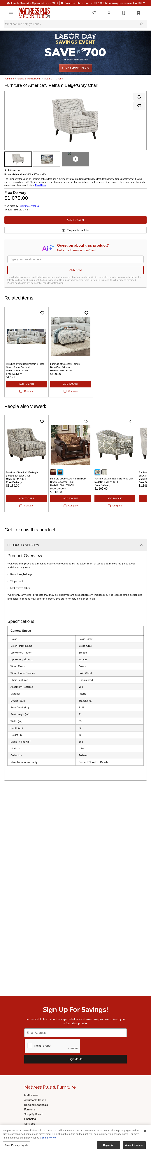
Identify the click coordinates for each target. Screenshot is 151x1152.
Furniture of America (29, 206)
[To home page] (34, 12)
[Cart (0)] (138, 12)
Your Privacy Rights (16, 1145)
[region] (75, 1138)
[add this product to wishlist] (139, 105)
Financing (30, 1118)
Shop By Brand (33, 1114)
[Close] (145, 1131)
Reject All (108, 1145)
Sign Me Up (75, 1059)
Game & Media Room (29, 78)
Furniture (9, 78)
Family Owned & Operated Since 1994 (34, 3)
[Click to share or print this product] (139, 97)
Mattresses (31, 1095)
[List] (94, 12)
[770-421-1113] (123, 12)
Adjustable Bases (35, 1100)
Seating (48, 78)
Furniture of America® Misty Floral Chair (114, 478)
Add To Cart (75, 219)
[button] (11, 12)
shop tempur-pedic (75, 68)
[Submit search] (142, 24)
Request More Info (78, 230)
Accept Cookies (134, 1145)
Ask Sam (75, 269)
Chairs (59, 78)
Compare (29, 391)
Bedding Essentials (36, 1104)
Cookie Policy (48, 1137)
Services (29, 1123)
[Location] (109, 12)
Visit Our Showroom (105, 3)
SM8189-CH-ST (22, 210)
